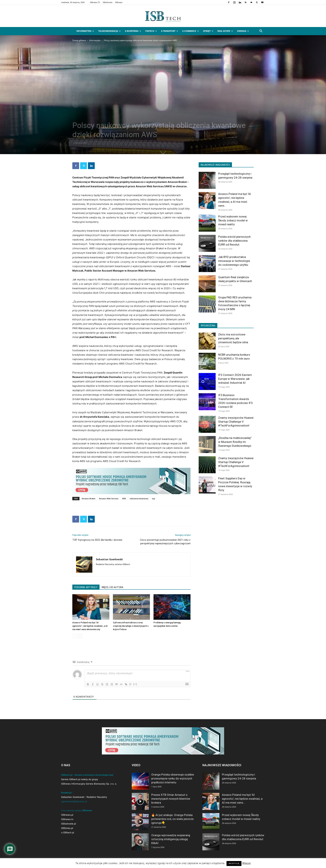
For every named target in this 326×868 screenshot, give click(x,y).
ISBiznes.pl (67, 828)
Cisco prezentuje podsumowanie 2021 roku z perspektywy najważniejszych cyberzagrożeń (165, 541)
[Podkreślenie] (97, 684)
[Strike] (102, 684)
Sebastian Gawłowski (109, 559)
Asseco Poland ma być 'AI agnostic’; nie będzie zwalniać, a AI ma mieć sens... (242, 798)
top (153, 498)
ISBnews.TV (95, 2)
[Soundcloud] (251, 2)
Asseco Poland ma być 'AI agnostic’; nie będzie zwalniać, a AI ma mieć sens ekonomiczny (90, 626)
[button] (261, 31)
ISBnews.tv (67, 819)
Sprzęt (207, 31)
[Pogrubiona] (88, 684)
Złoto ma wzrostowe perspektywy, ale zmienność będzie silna (233, 338)
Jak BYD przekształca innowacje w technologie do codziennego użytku (234, 260)
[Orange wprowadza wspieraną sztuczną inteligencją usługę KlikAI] (140, 841)
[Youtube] (262, 2)
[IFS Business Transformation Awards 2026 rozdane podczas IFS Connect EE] (207, 401)
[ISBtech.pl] (163, 16)
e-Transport (168, 31)
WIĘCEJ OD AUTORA (112, 587)
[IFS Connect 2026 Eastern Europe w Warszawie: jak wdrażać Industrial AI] (207, 381)
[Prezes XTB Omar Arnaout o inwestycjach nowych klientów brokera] (140, 801)
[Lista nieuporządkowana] (111, 684)
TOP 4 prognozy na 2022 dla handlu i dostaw (97, 539)
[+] (135, 684)
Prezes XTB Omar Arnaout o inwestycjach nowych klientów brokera (170, 798)
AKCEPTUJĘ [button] (234, 863)
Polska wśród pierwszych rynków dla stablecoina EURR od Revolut (234, 240)
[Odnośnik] (126, 684)
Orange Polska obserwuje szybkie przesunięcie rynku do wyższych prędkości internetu (172, 778)
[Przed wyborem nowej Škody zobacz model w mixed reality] (207, 223)
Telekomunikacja (108, 31)
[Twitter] (256, 2)
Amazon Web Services (108, 498)
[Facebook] (228, 2)
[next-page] (80, 636)
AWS (124, 498)
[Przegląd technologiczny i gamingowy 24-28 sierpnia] (207, 180)
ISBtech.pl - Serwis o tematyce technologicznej (87, 775)
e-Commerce (189, 31)
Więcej (246, 863)
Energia (241, 31)
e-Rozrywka (131, 31)
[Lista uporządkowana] (107, 684)
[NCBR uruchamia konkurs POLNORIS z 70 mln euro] (207, 361)
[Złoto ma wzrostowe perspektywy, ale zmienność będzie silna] (207, 341)
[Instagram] (234, 2)
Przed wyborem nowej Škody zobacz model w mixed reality (233, 220)
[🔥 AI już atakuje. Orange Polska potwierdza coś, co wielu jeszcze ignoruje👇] (140, 821)
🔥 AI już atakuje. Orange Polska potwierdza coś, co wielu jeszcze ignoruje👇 (172, 818)
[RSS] (245, 2)
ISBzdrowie (107, 2)
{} (130, 684)
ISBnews (118, 2)
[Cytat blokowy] (116, 684)
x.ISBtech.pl (67, 832)
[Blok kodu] (121, 684)
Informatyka (83, 31)
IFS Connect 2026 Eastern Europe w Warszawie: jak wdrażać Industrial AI (235, 378)
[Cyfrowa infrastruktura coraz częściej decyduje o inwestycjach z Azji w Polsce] (131, 607)
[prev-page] (74, 636)
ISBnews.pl (67, 814)
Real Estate (224, 31)
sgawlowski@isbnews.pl (74, 801)
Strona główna (79, 40)
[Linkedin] (239, 2)
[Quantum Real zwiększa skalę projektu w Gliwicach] (207, 283)
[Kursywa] (92, 684)
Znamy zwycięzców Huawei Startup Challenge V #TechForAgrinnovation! (235, 421)
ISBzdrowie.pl (68, 823)
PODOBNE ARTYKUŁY (85, 587)
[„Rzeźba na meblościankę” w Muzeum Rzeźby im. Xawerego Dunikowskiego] (207, 444)
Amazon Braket (88, 498)
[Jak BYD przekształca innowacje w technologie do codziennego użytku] (207, 263)
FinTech (149, 31)
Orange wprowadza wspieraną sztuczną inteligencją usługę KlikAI (170, 839)
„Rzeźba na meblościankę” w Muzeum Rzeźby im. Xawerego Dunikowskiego (235, 441)
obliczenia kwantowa (139, 498)
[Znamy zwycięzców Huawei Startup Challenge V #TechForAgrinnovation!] (207, 424)
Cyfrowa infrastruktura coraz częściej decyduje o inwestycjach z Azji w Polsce (131, 626)
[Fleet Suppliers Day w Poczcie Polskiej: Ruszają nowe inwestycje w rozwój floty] (207, 484)
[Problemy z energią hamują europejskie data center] (172, 607)
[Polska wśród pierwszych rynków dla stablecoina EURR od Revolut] (207, 243)
